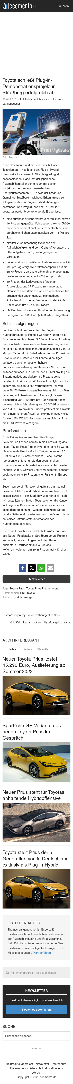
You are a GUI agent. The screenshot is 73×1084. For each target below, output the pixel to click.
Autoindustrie (28, 99)
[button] (22, 568)
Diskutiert (44, 649)
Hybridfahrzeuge (22, 597)
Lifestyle (42, 99)
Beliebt (28, 649)
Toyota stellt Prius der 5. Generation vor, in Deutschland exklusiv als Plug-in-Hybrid (36, 858)
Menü (66, 6)
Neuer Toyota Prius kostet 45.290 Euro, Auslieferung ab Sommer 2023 (34, 664)
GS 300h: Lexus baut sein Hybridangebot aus (39, 622)
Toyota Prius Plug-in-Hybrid (42, 588)
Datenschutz (18, 1068)
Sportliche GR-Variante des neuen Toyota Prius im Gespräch (32, 731)
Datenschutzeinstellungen (45, 1068)
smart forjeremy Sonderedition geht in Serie (33, 615)
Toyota (31, 593)
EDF (22, 593)
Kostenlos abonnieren (36, 1009)
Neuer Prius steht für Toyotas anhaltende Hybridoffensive (33, 794)
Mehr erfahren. (42, 952)
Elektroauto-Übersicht (19, 1063)
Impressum (59, 1063)
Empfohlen (10, 649)
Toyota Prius (17, 588)
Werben (36, 1072)
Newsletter (38, 579)
